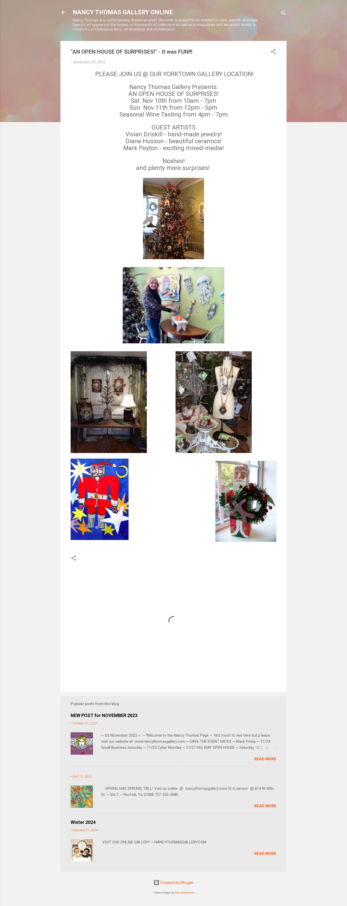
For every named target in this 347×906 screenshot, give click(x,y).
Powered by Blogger (177, 882)
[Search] (283, 14)
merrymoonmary (184, 892)
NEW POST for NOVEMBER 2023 (104, 715)
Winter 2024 (83, 822)
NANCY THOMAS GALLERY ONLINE (123, 12)
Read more (265, 759)
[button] (273, 52)
